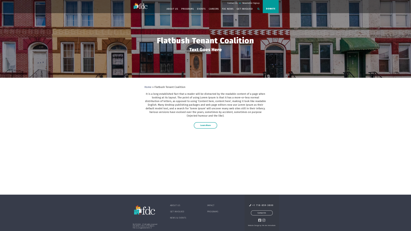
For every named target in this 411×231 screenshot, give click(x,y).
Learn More (205, 125)
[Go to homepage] (140, 6)
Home (148, 87)
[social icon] (259, 220)
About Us (172, 8)
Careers (214, 8)
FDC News (227, 8)
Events (201, 8)
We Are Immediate (268, 225)
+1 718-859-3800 (262, 205)
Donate (270, 8)
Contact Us (232, 3)
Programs (187, 8)
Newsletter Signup (251, 3)
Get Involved (245, 8)
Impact (210, 205)
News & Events (178, 217)
